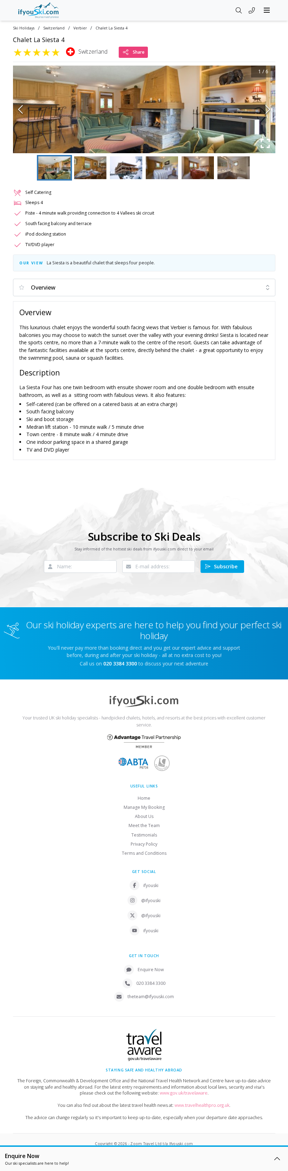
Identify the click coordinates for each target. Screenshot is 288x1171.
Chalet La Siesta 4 (111, 28)
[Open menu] (267, 10)
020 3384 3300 (150, 983)
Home (144, 798)
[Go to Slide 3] (126, 168)
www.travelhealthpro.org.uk (202, 1105)
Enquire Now (151, 970)
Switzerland (54, 28)
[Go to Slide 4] (161, 168)
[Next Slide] (267, 109)
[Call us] (252, 11)
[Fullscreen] (265, 143)
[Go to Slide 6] (233, 168)
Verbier (80, 28)
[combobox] (144, 287)
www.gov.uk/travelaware (184, 1093)
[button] (144, 109)
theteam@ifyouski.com (150, 997)
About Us (144, 816)
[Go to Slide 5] (197, 168)
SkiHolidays (23, 28)
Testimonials (144, 835)
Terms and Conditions (144, 853)
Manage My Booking (144, 807)
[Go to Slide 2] (90, 168)
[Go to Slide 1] (54, 168)
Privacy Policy (144, 844)
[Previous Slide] (20, 109)
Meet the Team (144, 825)
